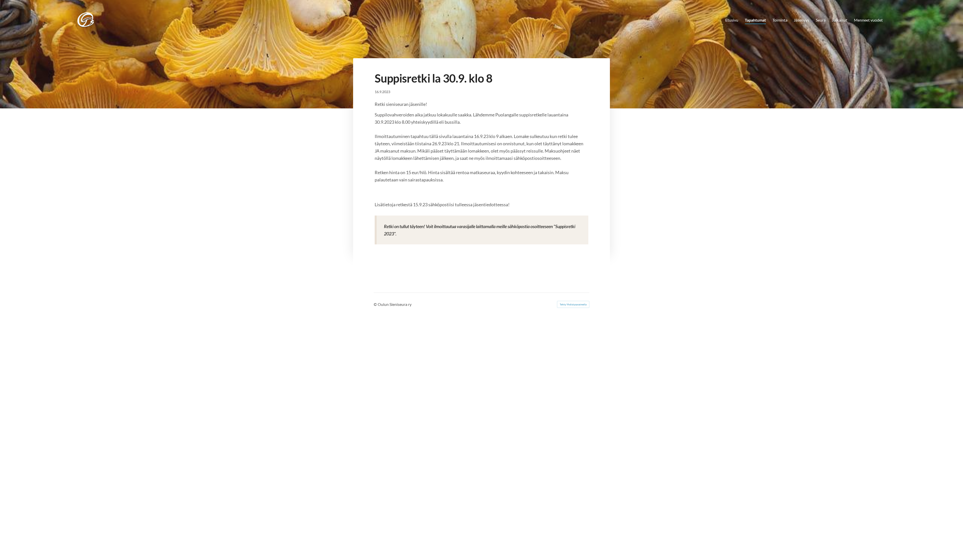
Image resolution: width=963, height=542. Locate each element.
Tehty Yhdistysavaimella (573, 304)
